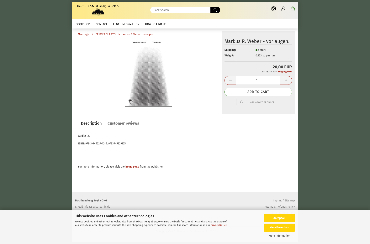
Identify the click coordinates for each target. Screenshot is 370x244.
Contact (101, 24)
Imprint (277, 200)
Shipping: (230, 50)
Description (91, 123)
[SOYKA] (98, 10)
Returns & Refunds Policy (279, 206)
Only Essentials (279, 227)
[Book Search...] (215, 10)
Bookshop (83, 24)
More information (279, 235)
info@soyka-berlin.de (97, 206)
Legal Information (126, 24)
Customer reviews (123, 123)
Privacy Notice (219, 225)
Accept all (279, 218)
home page (132, 166)
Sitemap (290, 200)
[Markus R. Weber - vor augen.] (148, 72)
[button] (273, 8)
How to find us (155, 24)
